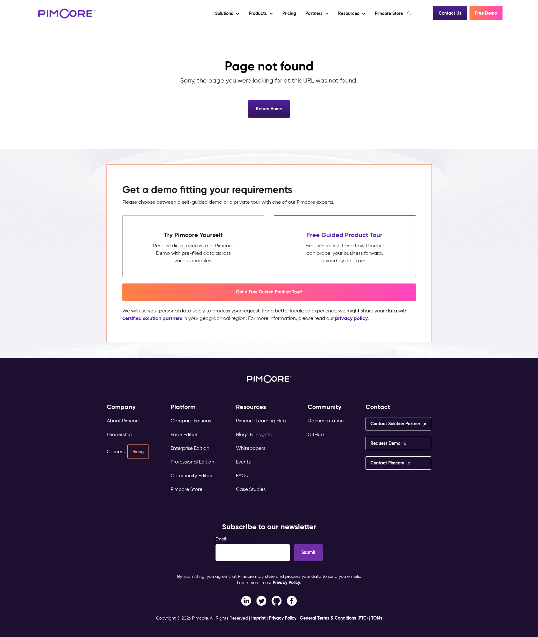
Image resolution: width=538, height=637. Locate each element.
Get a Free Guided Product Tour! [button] (269, 292)
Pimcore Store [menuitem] (186, 489)
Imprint (258, 618)
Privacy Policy (286, 582)
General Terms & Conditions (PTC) (334, 618)
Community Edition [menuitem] (192, 475)
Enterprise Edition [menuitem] (190, 448)
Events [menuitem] (243, 462)
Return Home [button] (269, 109)
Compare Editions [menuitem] (191, 421)
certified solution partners (152, 318)
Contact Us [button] (450, 13)
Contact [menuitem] (378, 407)
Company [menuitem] (121, 407)
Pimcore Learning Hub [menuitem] (261, 421)
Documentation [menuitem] (326, 421)
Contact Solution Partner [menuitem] (395, 423)
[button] (289, 13)
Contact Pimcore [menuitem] (387, 463)
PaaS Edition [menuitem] (185, 434)
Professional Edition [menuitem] (192, 462)
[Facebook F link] (246, 600)
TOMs (376, 618)
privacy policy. (352, 318)
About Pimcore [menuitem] (123, 421)
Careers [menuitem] (116, 451)
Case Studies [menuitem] (251, 489)
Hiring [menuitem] (138, 451)
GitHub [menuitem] (316, 434)
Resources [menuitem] (251, 407)
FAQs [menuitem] (242, 475)
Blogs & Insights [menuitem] (253, 434)
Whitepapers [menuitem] (250, 448)
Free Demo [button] (486, 13)
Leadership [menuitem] (119, 434)
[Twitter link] (261, 600)
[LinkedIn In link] (292, 600)
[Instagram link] (276, 600)
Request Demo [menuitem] (385, 443)
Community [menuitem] (325, 407)
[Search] (409, 13)
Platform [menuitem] (183, 407)
